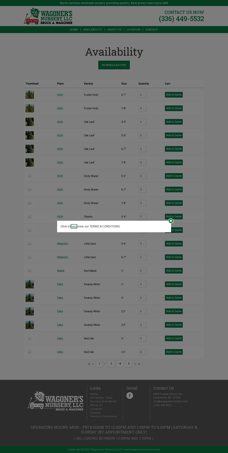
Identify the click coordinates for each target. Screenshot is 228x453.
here (74, 226)
